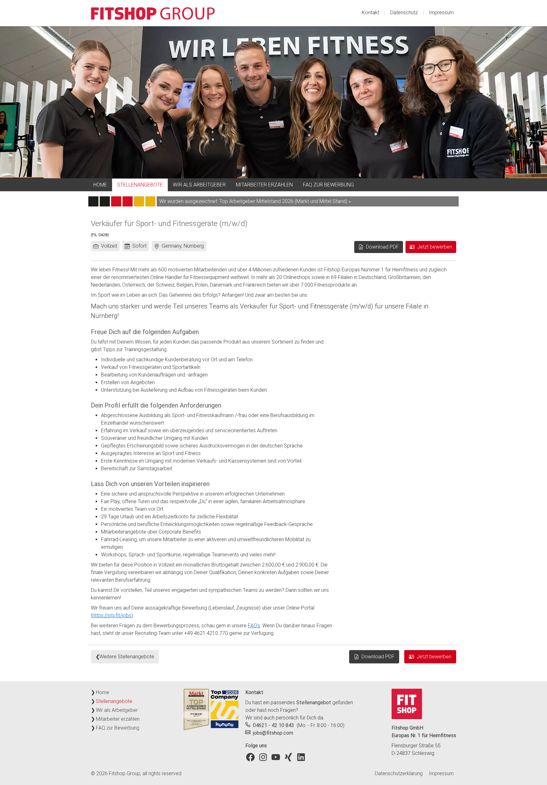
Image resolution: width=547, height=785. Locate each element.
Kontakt (370, 12)
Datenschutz (404, 12)
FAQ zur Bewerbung (328, 185)
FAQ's (254, 626)
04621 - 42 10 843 (273, 725)
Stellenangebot (313, 703)
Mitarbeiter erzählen (264, 185)
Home (100, 185)
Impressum (441, 12)
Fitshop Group (124, 773)
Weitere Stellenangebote (126, 657)
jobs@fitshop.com (273, 733)
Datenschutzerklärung (399, 773)
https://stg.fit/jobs (111, 615)
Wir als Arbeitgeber (199, 185)
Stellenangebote (140, 185)
